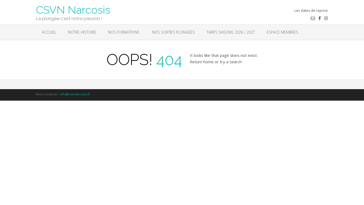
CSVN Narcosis (73, 9)
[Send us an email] (313, 18)
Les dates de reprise (311, 10)
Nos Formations (123, 32)
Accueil (49, 32)
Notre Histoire (82, 32)
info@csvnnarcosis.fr (75, 94)
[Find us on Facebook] (319, 18)
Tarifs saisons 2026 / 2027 (231, 32)
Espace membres (282, 32)
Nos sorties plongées (173, 32)
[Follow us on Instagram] (326, 18)
